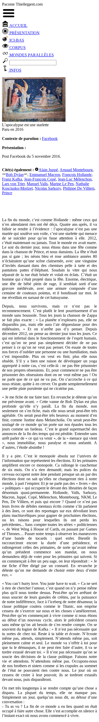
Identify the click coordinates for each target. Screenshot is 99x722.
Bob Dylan (15, 174)
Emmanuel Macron (44, 174)
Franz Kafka (12, 179)
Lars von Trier (13, 184)
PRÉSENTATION (24, 33)
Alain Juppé (48, 170)
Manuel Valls (37, 184)
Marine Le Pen (62, 184)
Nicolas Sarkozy (48, 188)
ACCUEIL (17, 25)
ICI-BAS (16, 40)
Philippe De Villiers (78, 188)
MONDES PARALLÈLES (31, 55)
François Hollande (77, 174)
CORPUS (17, 47)
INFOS (14, 70)
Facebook (50, 138)
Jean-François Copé (40, 179)
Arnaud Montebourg (76, 170)
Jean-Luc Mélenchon (75, 179)
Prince (7, 193)
